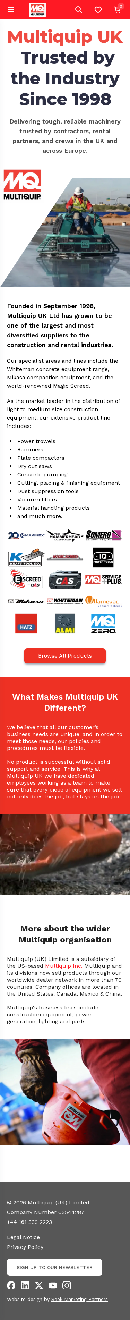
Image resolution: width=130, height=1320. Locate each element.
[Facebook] (11, 1285)
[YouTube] (53, 1285)
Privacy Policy (25, 1247)
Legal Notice (23, 1237)
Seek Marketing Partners (79, 1299)
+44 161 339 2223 (29, 1222)
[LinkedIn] (25, 1285)
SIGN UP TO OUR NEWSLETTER (55, 1267)
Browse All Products (65, 655)
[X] (39, 1285)
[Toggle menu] (11, 10)
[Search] (78, 9)
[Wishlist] (98, 9)
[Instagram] (66, 1285)
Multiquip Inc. (64, 966)
